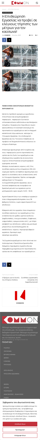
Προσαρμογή (20, 430)
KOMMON (7, 35)
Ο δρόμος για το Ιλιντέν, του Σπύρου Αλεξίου (11, 279)
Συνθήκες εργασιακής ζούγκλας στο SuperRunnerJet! (29, 280)
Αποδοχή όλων (20, 424)
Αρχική (4, 9)
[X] (9, 40)
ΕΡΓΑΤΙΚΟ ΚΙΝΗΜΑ (13, 9)
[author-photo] (20, 300)
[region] (20, 419)
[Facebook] (4, 40)
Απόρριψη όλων (20, 435)
